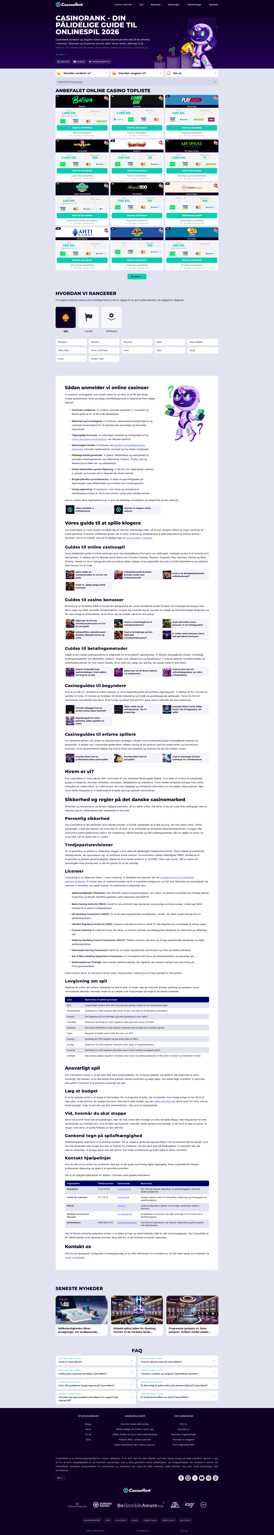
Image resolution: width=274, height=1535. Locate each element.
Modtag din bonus (82, 128)
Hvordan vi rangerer (184, 1439)
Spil (141, 4)
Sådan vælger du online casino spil (135, 1429)
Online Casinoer (123, 4)
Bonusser (156, 4)
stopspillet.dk (124, 1189)
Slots (88, 1439)
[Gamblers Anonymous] (175, 1505)
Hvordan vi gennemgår (183, 1434)
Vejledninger (194, 4)
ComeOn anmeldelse (137, 132)
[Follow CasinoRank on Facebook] (181, 1478)
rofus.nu (121, 1205)
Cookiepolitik (142, 1530)
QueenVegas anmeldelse (192, 220)
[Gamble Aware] (141, 1505)
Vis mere (135, 276)
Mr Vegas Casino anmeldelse (192, 175)
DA (58, 1478)
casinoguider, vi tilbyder (139, 537)
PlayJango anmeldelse (191, 132)
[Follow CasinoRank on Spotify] (209, 1478)
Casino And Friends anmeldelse (82, 220)
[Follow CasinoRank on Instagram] (188, 1478)
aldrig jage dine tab (164, 1101)
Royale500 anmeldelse (137, 220)
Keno (88, 1429)
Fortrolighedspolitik (183, 1444)
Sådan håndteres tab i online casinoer (134, 1444)
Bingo (88, 1424)
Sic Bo (88, 1434)
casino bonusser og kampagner (89, 439)
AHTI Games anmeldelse (82, 265)
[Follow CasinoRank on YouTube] (202, 1478)
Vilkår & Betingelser (95, 1530)
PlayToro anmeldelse (137, 175)
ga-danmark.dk (125, 1214)
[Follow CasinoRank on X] (195, 1478)
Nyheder (213, 4)
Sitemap (184, 1530)
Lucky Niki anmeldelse (82, 175)
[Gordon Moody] (102, 1505)
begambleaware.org (127, 1222)
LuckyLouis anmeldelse (137, 265)
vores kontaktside (74, 1257)
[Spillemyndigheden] (77, 1505)
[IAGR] (190, 1505)
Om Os (183, 1424)
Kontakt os (183, 1429)
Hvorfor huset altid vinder (135, 1424)
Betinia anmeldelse (82, 132)
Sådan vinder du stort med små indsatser (134, 1434)
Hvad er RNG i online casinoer (135, 1439)
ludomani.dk (123, 1197)
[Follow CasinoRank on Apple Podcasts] (215, 1478)
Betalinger (174, 4)
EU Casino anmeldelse (191, 265)
